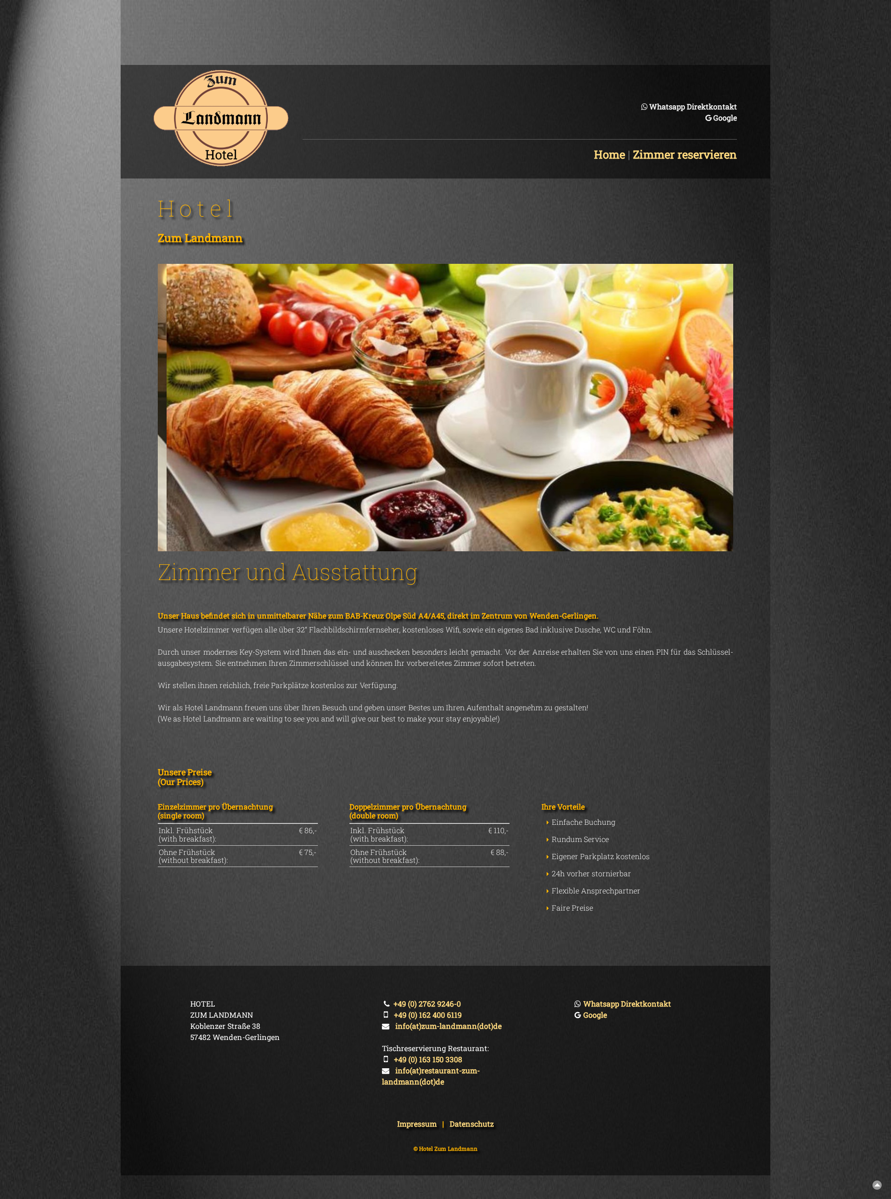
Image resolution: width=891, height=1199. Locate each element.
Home (609, 154)
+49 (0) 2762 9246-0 (427, 1003)
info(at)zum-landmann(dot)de (448, 1026)
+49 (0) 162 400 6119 (428, 1015)
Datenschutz (472, 1124)
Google (725, 117)
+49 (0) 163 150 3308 (428, 1059)
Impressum (417, 1124)
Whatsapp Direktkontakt (693, 106)
